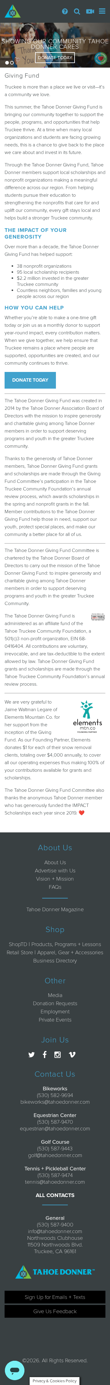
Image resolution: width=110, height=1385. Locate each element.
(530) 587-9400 (55, 1224)
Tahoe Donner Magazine (55, 909)
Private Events (55, 1019)
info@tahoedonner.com (55, 1231)
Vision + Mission (55, 878)
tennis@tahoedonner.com (55, 1182)
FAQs (55, 887)
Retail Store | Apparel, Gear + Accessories (55, 952)
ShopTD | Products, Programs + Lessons (55, 944)
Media (55, 995)
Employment (55, 1011)
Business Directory (55, 960)
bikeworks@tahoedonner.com (55, 1102)
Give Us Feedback (55, 1311)
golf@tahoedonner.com (55, 1155)
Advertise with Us (55, 870)
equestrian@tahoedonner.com (55, 1128)
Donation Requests (55, 1003)
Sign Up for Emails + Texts (55, 1297)
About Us (55, 862)
